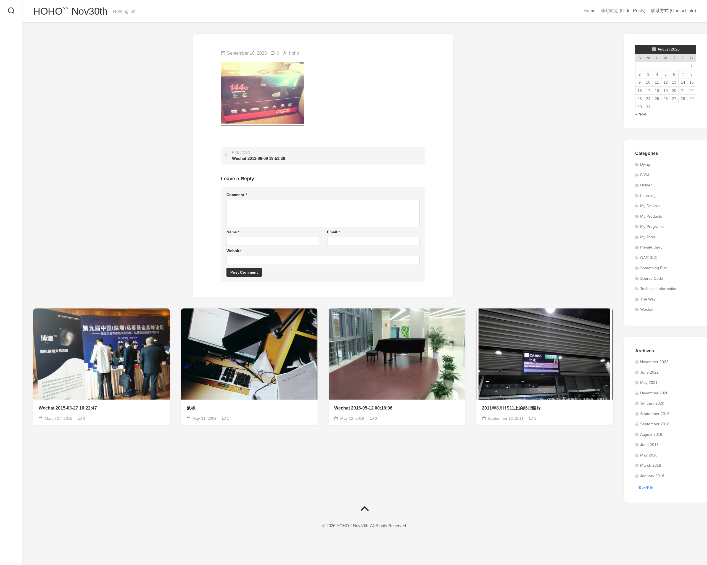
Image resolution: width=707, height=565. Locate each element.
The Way (648, 299)
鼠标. (191, 408)
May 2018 (649, 455)
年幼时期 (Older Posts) (623, 10)
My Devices (650, 206)
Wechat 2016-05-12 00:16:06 (363, 408)
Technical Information (658, 288)
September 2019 (654, 413)
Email (333, 232)
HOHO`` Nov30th (70, 11)
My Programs (652, 226)
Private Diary (651, 247)
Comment (236, 194)
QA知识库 (648, 257)
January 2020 (652, 403)
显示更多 (645, 487)
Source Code (651, 278)
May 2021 (649, 382)
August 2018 (651, 434)
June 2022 (649, 372)
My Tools (648, 237)
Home (589, 10)
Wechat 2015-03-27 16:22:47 (68, 408)
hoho (294, 53)
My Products (651, 216)
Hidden (646, 185)
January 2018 (652, 476)
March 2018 (650, 465)
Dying (645, 164)
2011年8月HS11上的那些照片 (511, 408)
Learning (648, 195)
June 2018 (649, 444)
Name (232, 232)
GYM (644, 175)
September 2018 (654, 424)
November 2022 (654, 362)
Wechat (646, 309)
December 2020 (654, 393)
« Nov (640, 114)
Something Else (654, 268)
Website (234, 251)
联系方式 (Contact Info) (673, 10)
